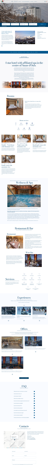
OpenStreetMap (20, 447)
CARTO (12, 447)
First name (13, 451)
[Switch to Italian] (46, 1)
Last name (26, 451)
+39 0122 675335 (32, 438)
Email (13, 455)
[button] (8, 196)
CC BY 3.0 (16, 447)
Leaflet (8, 447)
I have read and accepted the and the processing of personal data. (23, 464)
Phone (25, 455)
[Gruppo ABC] (2, 1)
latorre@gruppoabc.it (32, 439)
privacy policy (22, 464)
